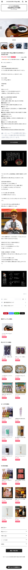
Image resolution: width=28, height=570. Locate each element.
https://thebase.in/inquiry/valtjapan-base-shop (12, 129)
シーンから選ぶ (4, 540)
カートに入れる (14, 142)
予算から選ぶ (4, 535)
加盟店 (2, 544)
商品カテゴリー (4, 531)
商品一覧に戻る (14, 550)
